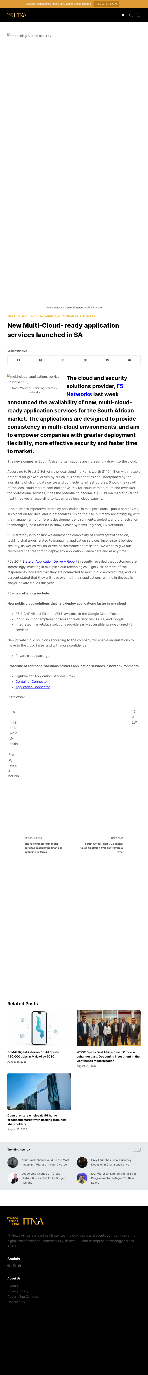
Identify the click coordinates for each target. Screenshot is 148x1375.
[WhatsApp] (107, 360)
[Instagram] (19, 1265)
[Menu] (139, 15)
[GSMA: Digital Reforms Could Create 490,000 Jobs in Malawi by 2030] (39, 1028)
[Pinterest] (63, 360)
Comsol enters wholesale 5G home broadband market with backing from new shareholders (37, 1120)
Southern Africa (68, 316)
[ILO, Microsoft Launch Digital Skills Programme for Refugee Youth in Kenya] (82, 1178)
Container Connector (32, 681)
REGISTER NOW (106, 3)
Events (12, 1286)
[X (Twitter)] (41, 360)
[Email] (129, 360)
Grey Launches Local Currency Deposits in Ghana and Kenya (111, 1162)
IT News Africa (18, 1235)
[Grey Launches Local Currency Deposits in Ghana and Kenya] (82, 1162)
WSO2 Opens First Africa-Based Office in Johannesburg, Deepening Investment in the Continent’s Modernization (108, 1056)
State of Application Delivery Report (49, 561)
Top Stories (87, 316)
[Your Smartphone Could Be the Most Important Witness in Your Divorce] (12, 1162)
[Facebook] (19, 360)
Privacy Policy (18, 1291)
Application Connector (33, 687)
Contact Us (16, 1302)
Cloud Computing (45, 316)
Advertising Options (22, 1296)
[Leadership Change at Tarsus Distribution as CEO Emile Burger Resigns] (12, 1178)
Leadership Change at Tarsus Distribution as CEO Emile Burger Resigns (43, 1178)
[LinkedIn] (85, 360)
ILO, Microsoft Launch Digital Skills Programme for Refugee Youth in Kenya (113, 1178)
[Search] (130, 15)
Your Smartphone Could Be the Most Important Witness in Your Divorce (45, 1162)
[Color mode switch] (123, 15)
